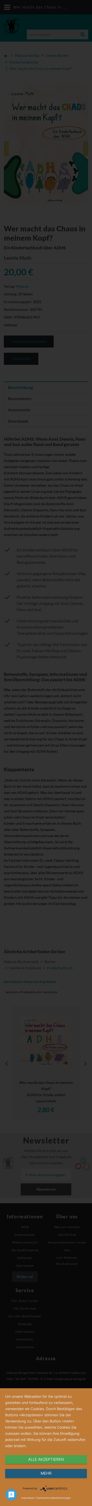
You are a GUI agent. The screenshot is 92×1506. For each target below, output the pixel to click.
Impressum (28, 1497)
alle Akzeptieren (46, 1459)
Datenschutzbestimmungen (54, 1497)
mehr (46, 1473)
